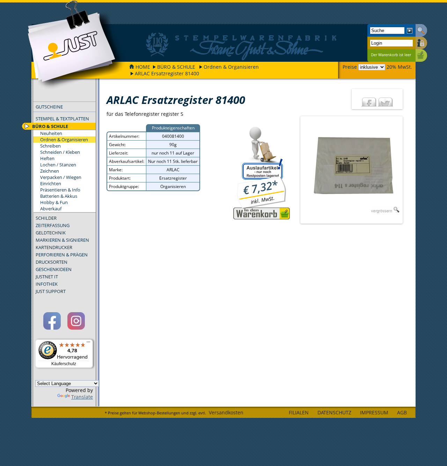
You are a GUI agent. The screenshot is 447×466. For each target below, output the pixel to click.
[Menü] (88, 343)
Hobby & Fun (54, 202)
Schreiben (50, 146)
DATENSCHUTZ (334, 412)
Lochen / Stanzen (58, 164)
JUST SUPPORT (51, 291)
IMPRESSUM (374, 412)
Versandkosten (226, 412)
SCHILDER (46, 218)
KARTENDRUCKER (54, 247)
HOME (142, 66)
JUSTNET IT (47, 276)
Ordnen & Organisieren (231, 66)
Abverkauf (50, 208)
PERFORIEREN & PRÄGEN (62, 254)
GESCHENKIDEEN (54, 269)
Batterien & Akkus (58, 196)
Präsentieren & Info (60, 190)
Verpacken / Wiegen (60, 177)
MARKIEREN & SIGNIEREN (62, 240)
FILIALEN (299, 412)
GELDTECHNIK (51, 233)
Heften (47, 158)
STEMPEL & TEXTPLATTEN (62, 118)
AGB (402, 412)
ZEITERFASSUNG (52, 225)
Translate (82, 396)
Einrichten (50, 183)
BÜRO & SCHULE (176, 66)
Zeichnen (49, 171)
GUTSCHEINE (49, 107)
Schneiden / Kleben (60, 152)
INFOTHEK (47, 284)
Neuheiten (51, 133)
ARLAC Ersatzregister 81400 (167, 73)
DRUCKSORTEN (51, 262)
